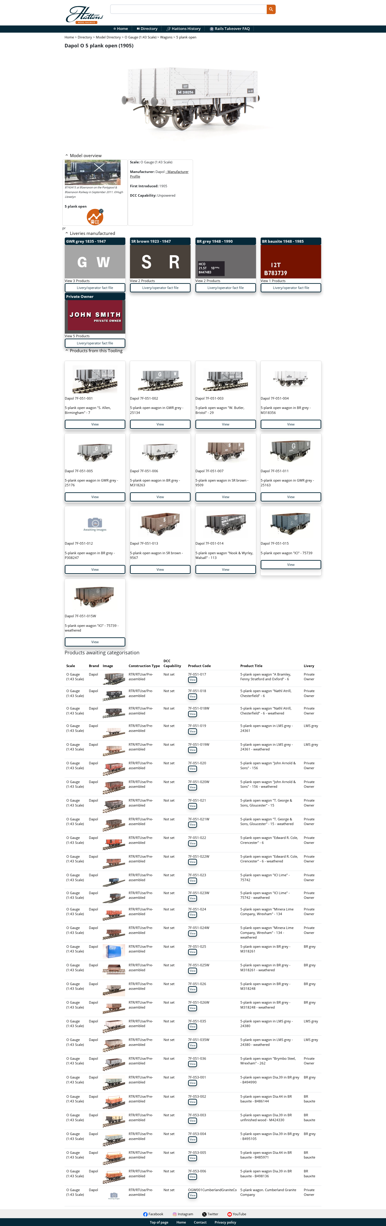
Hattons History (186, 28)
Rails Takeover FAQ (232, 28)
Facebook (155, 1214)
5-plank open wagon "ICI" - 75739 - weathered (92, 623)
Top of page (159, 1222)
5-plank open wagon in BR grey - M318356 (286, 405)
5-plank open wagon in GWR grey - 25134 (156, 405)
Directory (147, 28)
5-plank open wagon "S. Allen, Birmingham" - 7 (88, 405)
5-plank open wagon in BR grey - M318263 (155, 478)
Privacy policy (225, 1222)
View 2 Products (142, 280)
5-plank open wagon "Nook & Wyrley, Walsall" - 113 (224, 550)
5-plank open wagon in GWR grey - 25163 (287, 478)
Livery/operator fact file (95, 287)
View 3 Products (77, 280)
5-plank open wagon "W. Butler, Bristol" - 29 (219, 405)
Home (120, 28)
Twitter (212, 1214)
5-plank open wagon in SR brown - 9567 (156, 550)
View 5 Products (77, 336)
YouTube (239, 1214)
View (95, 424)
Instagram (185, 1214)
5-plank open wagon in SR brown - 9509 (221, 478)
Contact (200, 1222)
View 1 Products (273, 280)
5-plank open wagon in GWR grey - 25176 (91, 478)
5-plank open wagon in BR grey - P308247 (90, 550)
